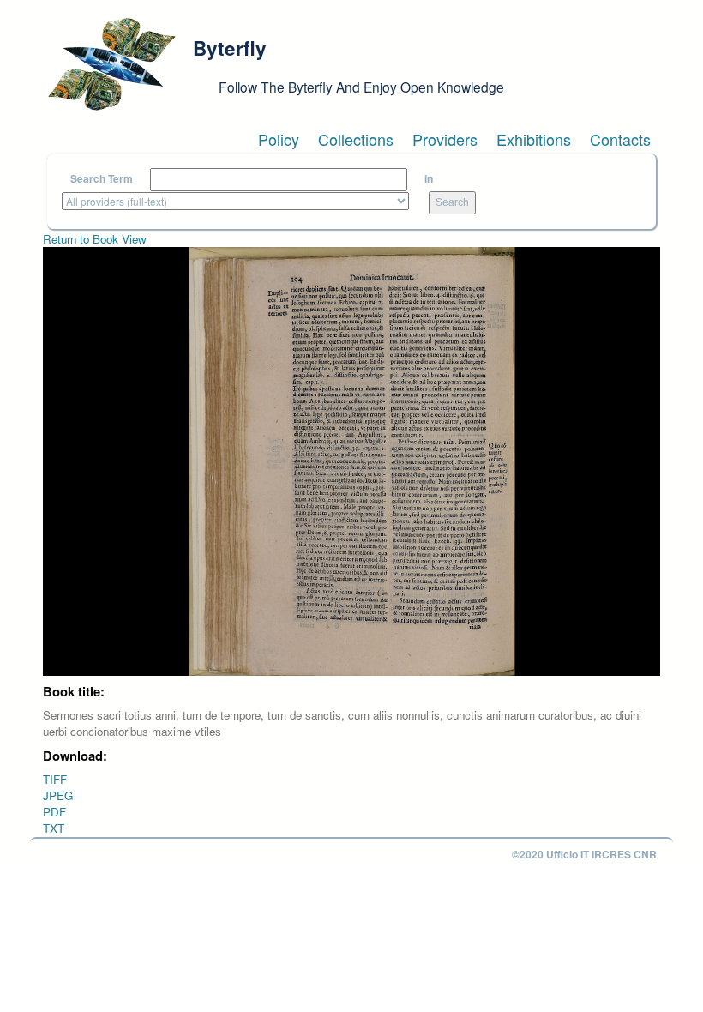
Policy (278, 139)
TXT (53, 828)
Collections (356, 139)
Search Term (101, 179)
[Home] (111, 64)
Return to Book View (95, 239)
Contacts (620, 139)
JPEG (58, 795)
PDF (54, 812)
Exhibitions (533, 139)
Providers (445, 139)
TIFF (55, 779)
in (428, 179)
